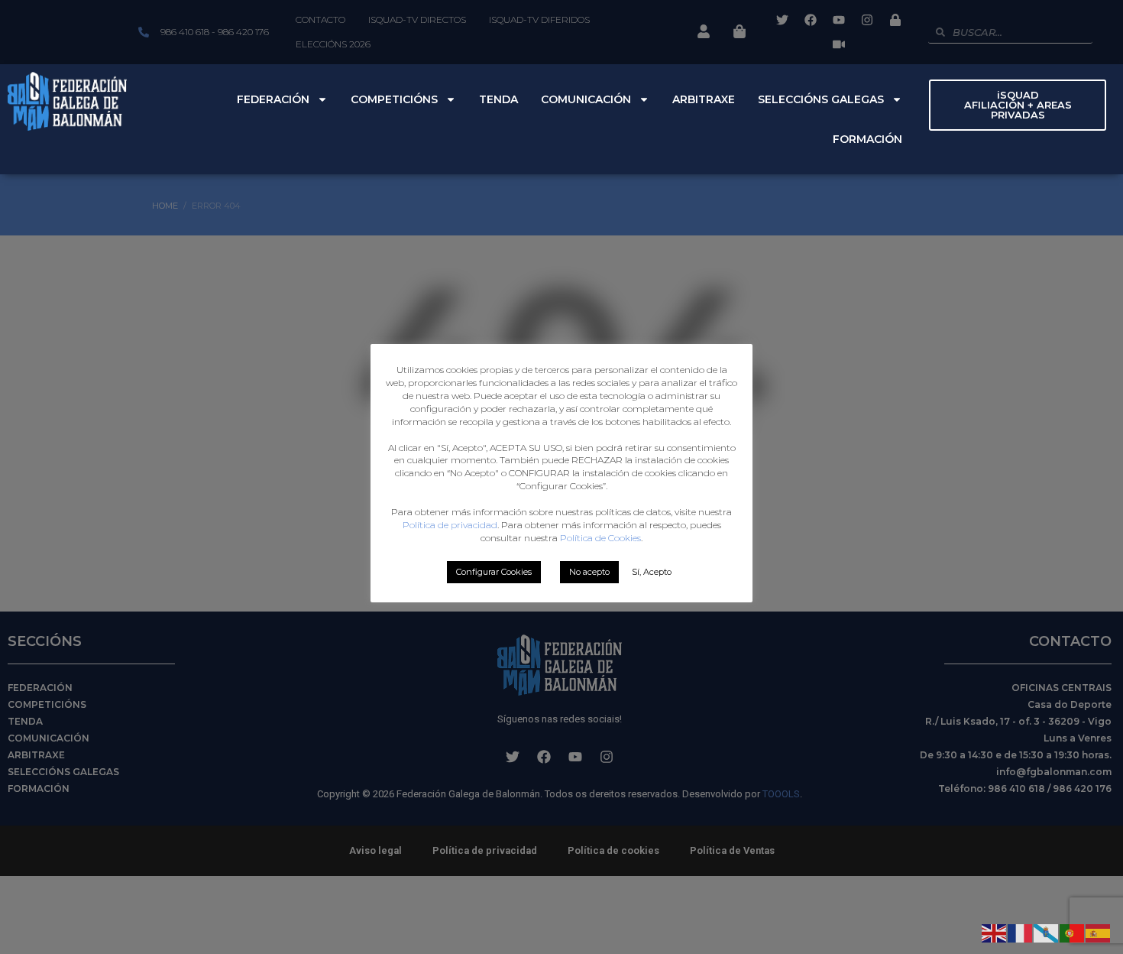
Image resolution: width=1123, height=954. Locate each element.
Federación (273, 99)
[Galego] (1047, 932)
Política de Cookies (600, 538)
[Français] (1021, 932)
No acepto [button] (589, 571)
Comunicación (586, 99)
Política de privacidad (450, 525)
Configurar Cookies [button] (494, 571)
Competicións (394, 99)
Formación (867, 139)
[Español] (1099, 932)
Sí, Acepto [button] (652, 571)
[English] (995, 932)
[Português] (1073, 932)
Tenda (498, 99)
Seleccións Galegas (821, 99)
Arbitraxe (703, 99)
